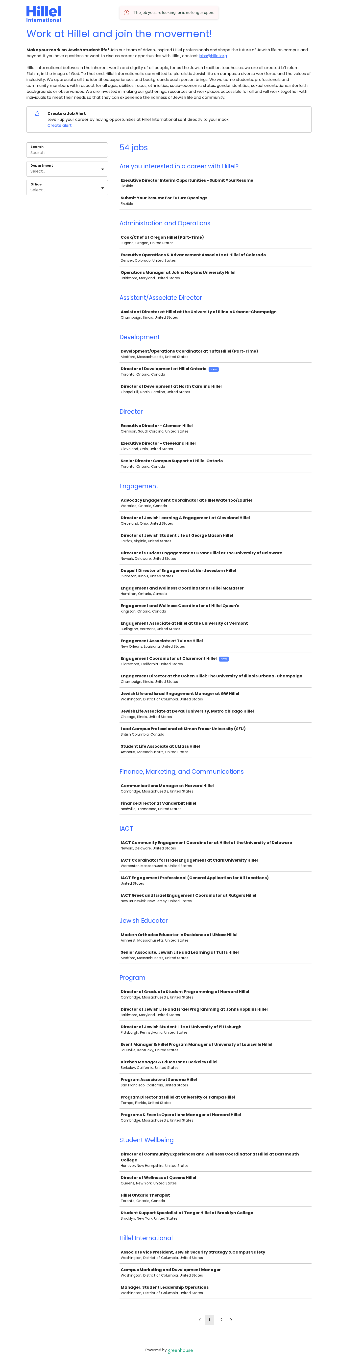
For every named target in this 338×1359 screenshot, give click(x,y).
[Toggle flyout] (103, 169)
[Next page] (231, 1320)
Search (37, 146)
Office (36, 184)
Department (41, 165)
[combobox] (30, 171)
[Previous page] (200, 1320)
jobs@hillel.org (213, 56)
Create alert (60, 125)
